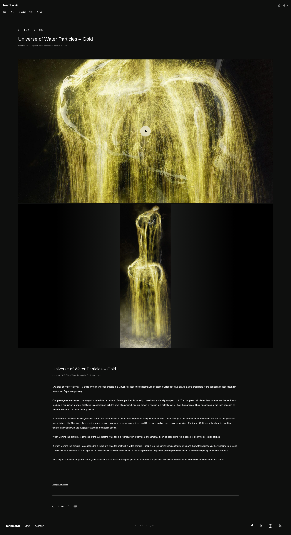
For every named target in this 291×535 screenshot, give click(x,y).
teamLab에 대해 (26, 12)
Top (4, 12)
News (39, 12)
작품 (12, 12)
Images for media (60, 485)
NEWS (27, 526)
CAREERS (39, 526)
